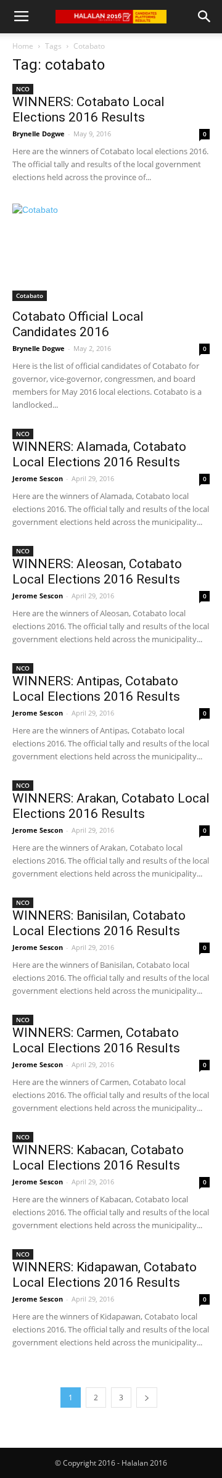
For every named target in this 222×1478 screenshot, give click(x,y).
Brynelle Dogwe (38, 133)
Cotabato (29, 295)
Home (22, 46)
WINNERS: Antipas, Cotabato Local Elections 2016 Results (96, 689)
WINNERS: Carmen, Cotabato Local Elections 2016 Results (96, 1040)
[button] (204, 16)
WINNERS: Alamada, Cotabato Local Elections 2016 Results (99, 454)
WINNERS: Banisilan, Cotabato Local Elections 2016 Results (99, 923)
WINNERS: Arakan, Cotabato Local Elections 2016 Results (111, 806)
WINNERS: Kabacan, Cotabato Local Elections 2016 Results (98, 1157)
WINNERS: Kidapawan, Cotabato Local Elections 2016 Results (104, 1275)
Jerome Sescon (37, 478)
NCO (23, 89)
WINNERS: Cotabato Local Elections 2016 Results (88, 109)
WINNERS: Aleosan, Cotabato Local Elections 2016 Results (97, 571)
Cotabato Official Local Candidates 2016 (78, 324)
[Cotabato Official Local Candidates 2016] (111, 252)
